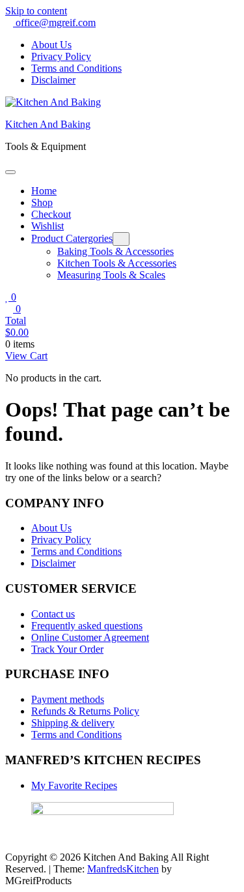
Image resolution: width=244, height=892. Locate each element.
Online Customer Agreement (90, 637)
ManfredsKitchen (123, 868)
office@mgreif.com (54, 22)
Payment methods (67, 699)
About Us (51, 44)
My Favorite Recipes (74, 785)
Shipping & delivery (73, 722)
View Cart (26, 355)
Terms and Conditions (76, 68)
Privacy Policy (61, 56)
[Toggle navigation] (10, 172)
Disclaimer (53, 79)
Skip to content (36, 10)
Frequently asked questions (86, 625)
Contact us (53, 613)
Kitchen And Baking (47, 124)
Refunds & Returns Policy (85, 711)
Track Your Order (67, 649)
